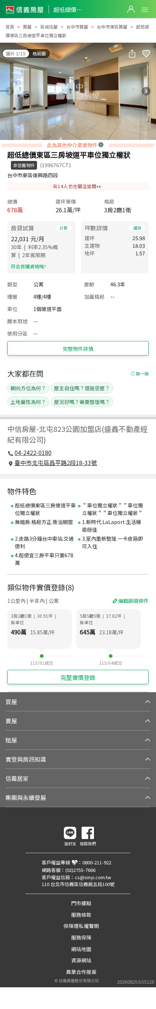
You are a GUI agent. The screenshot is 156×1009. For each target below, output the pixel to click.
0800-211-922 (96, 862)
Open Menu (144, 10)
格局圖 (39, 53)
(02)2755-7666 (80, 870)
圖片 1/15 (15, 53)
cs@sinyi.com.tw (93, 877)
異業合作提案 (81, 971)
